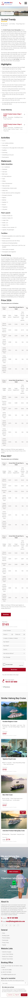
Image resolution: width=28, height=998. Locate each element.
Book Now (6, 614)
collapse (14, 116)
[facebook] (2, 925)
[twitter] (6, 925)
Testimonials (5, 940)
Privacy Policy (5, 942)
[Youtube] (14, 925)
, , (10, 638)
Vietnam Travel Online (7, 959)
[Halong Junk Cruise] (7, 3)
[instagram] (10, 925)
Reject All (17, 994)
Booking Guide (5, 935)
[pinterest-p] (18, 925)
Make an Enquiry (13, 871)
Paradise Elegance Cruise (10, 721)
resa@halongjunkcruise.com (15, 921)
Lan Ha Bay (16, 59)
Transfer (4, 945)
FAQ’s (3, 933)
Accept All (24, 994)
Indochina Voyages (6, 952)
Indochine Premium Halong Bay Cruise (14, 830)
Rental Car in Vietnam (7, 956)
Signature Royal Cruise (9, 759)
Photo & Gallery (6, 938)
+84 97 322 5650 (12, 918)
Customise (10, 994)
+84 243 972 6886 (7, 969)
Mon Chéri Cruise (8, 795)
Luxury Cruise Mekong (7, 954)
